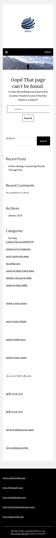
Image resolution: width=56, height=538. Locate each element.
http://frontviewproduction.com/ (19, 507)
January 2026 (15, 215)
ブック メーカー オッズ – (19, 375)
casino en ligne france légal (20, 270)
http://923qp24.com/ (13, 487)
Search (10, 138)
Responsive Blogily (19, 533)
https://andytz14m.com (14, 478)
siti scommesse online (17, 447)
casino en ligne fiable (16, 285)
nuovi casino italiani (16, 321)
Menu (47, 51)
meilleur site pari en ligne (19, 277)
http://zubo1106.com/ (13, 516)
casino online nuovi (16, 339)
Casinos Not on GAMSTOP (20, 241)
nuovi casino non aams (17, 256)
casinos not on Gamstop (18, 249)
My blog (12, 238)
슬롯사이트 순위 (14, 393)
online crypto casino (16, 303)
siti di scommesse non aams (20, 429)
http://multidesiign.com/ (14, 497)
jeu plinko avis (13, 263)
